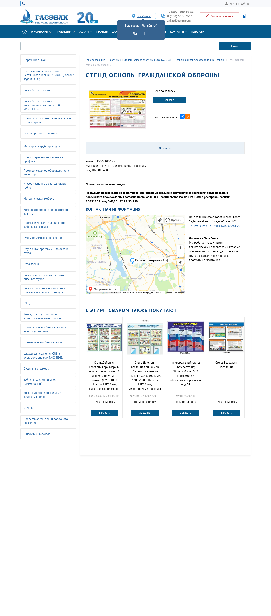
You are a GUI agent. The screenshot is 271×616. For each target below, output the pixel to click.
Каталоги (197, 31)
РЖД (27, 303)
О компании (39, 31)
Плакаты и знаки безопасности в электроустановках (45, 329)
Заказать (169, 100)
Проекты (102, 31)
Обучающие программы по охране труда (46, 251)
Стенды (28, 408)
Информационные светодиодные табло (45, 185)
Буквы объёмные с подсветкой (43, 238)
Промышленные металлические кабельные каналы (44, 225)
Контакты (177, 31)
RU (23, 3)
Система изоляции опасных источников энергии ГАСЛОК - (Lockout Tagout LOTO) (49, 75)
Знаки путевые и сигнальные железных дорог (42, 395)
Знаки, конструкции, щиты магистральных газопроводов (43, 316)
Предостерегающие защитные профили (43, 159)
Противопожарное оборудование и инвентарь (46, 172)
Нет (147, 33)
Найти (235, 46)
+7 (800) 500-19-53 (180, 12)
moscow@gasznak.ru (227, 226)
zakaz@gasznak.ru (179, 20)
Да (135, 33)
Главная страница (95, 60)
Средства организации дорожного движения (46, 421)
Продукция (63, 31)
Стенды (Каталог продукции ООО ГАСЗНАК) (148, 60)
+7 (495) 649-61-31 (201, 226)
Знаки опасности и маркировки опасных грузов (44, 277)
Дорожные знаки (35, 60)
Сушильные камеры (36, 368)
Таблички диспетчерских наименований (40, 381)
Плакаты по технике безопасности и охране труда (47, 120)
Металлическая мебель (39, 198)
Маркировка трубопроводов (42, 146)
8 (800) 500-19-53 (179, 16)
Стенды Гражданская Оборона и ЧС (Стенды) (200, 60)
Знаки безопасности (37, 90)
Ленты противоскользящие (41, 133)
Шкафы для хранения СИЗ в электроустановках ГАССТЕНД (43, 355)
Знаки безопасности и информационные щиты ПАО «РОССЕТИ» (42, 105)
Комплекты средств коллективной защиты (46, 212)
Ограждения (31, 264)
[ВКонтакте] (182, 116)
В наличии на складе (37, 434)
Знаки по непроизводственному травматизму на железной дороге (45, 290)
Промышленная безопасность (43, 342)
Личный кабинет (240, 3)
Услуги (84, 31)
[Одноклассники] (187, 116)
